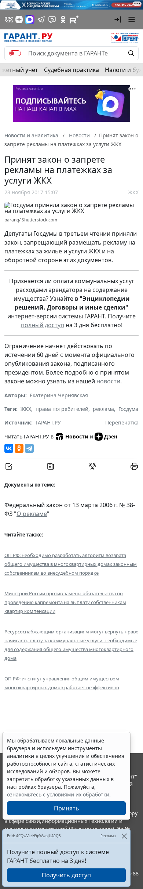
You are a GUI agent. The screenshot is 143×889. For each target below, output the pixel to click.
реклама (103, 408)
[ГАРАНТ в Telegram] (41, 19)
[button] (118, 19)
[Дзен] (19, 19)
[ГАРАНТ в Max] (29, 19)
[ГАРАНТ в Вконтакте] (8, 19)
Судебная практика (71, 70)
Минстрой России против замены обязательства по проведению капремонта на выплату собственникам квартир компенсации (65, 602)
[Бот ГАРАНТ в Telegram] (52, 19)
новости (108, 381)
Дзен (110, 436)
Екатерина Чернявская (59, 395)
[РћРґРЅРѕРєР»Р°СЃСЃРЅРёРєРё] (19, 448)
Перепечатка (122, 422)
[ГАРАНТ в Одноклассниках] (63, 19)
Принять (66, 808)
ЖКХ (133, 192)
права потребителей (62, 408)
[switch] (15, 53)
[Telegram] (29, 448)
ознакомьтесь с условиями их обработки (58, 794)
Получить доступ (66, 875)
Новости (76, 436)
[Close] (124, 836)
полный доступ (42, 325)
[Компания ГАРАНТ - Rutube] (74, 19)
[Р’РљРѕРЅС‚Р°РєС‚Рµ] (8, 448)
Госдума (128, 408)
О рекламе (31, 514)
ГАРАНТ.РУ (48, 422)
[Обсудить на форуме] (92, 466)
